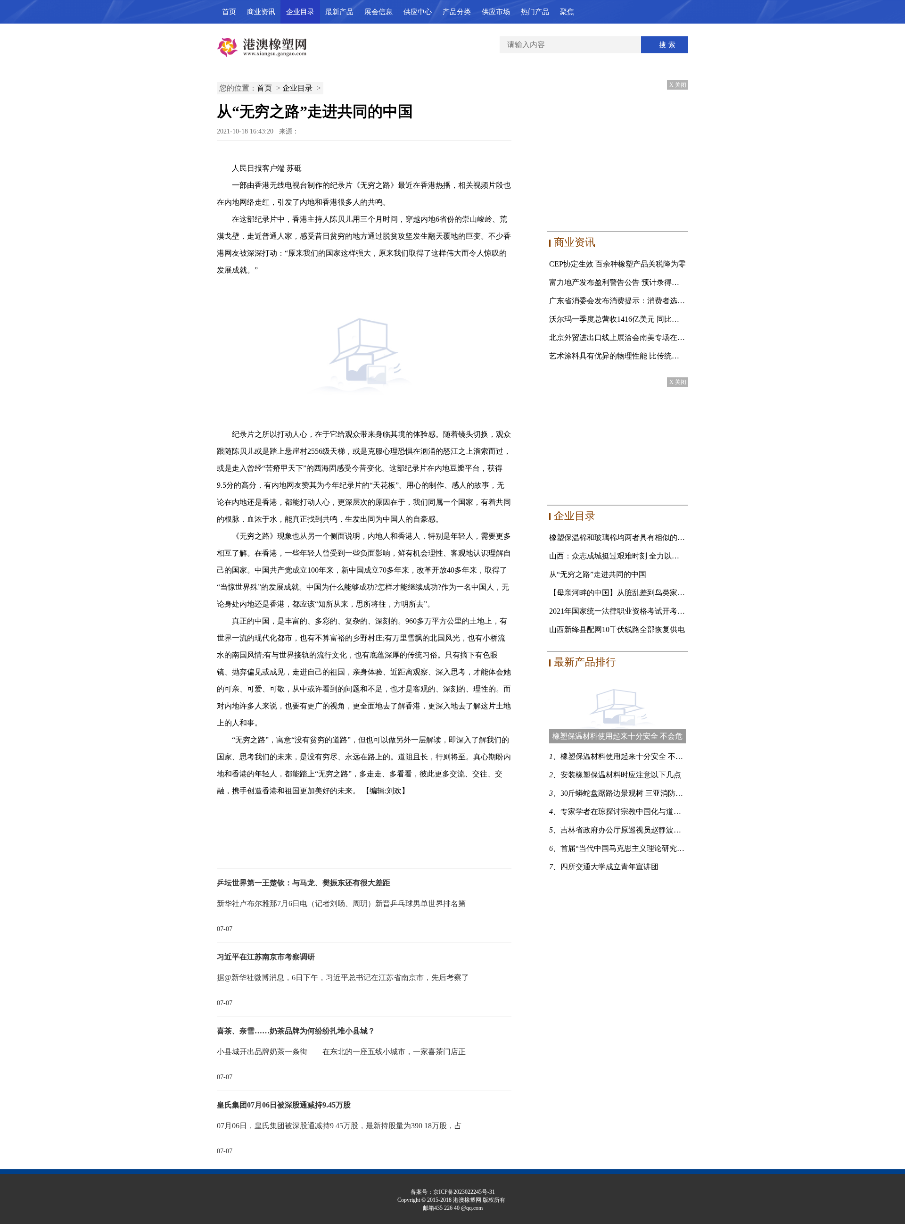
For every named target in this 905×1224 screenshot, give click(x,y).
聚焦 (567, 12)
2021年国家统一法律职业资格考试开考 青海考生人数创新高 (648, 611)
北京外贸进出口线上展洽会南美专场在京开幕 (624, 337)
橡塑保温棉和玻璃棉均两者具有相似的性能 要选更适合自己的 (652, 537)
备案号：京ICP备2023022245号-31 (453, 1192)
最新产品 (339, 12)
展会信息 (378, 12)
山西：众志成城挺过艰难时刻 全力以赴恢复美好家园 (636, 556)
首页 (229, 12)
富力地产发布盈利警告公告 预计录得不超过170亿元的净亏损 (650, 282)
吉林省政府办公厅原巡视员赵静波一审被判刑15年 (643, 830)
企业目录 (300, 12)
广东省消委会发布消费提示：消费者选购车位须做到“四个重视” (654, 301)
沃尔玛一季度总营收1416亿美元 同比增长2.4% (625, 319)
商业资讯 (261, 12)
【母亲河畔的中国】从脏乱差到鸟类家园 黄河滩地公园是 (644, 593)
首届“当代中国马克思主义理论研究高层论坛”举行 (642, 848)
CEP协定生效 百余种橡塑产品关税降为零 (617, 264)
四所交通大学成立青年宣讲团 (609, 867)
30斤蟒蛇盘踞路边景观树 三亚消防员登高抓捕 (636, 793)
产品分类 (457, 12)
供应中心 (417, 12)
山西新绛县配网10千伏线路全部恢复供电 (617, 629)
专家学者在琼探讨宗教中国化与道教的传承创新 (639, 812)
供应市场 (496, 12)
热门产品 (535, 12)
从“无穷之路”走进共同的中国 (597, 574)
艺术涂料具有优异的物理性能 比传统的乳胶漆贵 (629, 356)
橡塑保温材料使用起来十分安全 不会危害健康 (636, 756)
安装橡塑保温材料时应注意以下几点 (620, 775)
